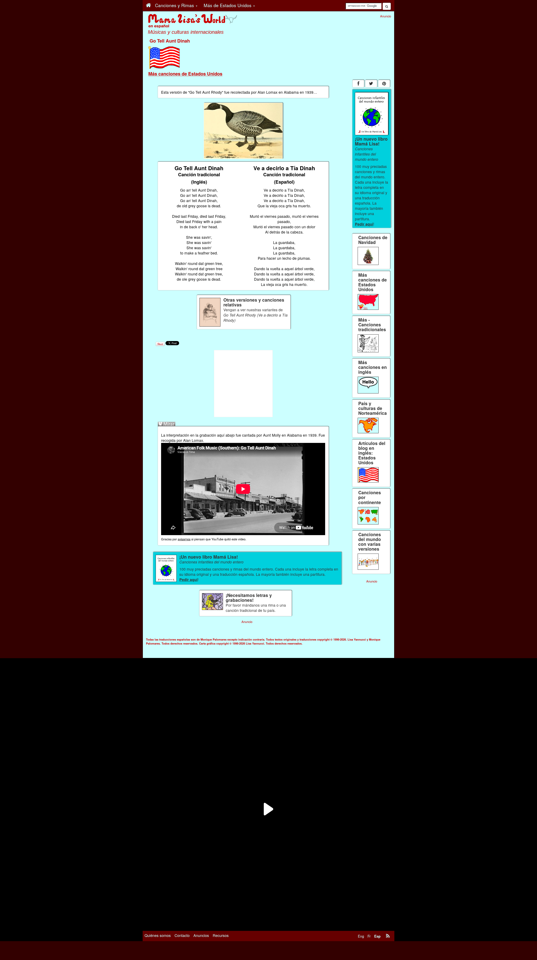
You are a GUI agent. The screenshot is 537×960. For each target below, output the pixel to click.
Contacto (182, 935)
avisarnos (184, 539)
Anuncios (201, 935)
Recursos (221, 935)
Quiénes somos (158, 935)
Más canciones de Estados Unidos (185, 73)
